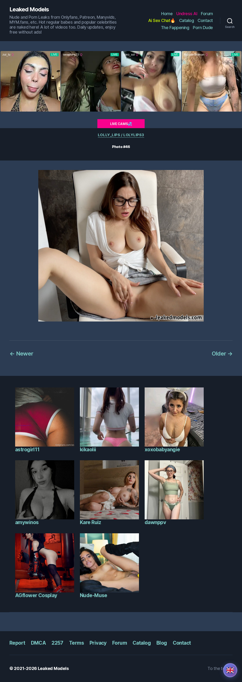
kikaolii (88, 449)
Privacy (98, 643)
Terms (76, 643)
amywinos (27, 522)
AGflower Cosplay (36, 595)
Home (167, 13)
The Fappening (175, 27)
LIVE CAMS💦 (121, 124)
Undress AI (186, 13)
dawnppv (155, 522)
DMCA (38, 643)
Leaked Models (29, 9)
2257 (57, 643)
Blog (161, 643)
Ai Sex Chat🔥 (161, 20)
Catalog (186, 20)
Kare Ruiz (90, 522)
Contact (205, 20)
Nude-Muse (93, 595)
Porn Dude (203, 27)
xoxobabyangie (162, 449)
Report (17, 643)
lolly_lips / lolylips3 (121, 135)
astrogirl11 (27, 449)
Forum (207, 13)
